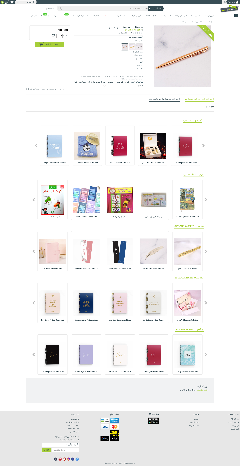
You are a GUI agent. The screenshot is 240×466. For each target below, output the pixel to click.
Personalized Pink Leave (86, 268)
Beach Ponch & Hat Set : (87, 162)
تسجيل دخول (231, 2)
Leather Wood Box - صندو (153, 162)
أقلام (182, 22)
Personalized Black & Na (120, 268)
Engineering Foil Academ (86, 320)
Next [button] (36, 145)
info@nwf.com (33, 89)
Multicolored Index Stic (86, 217)
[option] (185, 146)
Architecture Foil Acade (153, 320)
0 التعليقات (123, 33)
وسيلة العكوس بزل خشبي (153, 217)
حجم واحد (133, 37)
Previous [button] (203, 145)
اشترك (46, 450)
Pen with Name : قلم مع (187, 268)
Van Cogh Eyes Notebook (187, 217)
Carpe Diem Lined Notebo (54, 162)
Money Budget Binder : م (52, 268)
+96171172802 (73, 425)
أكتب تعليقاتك (202, 390)
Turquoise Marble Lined (187, 371)
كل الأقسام (208, 22)
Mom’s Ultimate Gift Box (187, 320)
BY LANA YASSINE (133, 30)
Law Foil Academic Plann (120, 320)
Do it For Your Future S (120, 162)
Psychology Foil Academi (52, 320)
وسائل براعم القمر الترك (120, 217)
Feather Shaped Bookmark (154, 268)
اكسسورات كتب (196, 22)
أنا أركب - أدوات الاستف (52, 217)
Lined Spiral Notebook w (185, 162)
